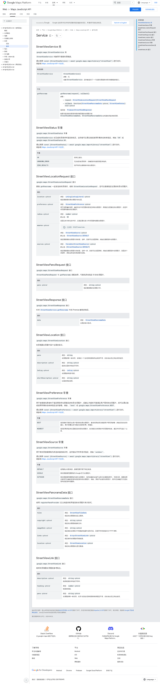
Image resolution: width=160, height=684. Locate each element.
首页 (37, 30)
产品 (39, 3)
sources (40, 244)
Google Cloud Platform (94, 670)
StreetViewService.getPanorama (54, 310)
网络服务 (78, 662)
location (41, 197)
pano (39, 285)
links (39, 536)
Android (77, 651)
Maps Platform (23, 2)
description (42, 363)
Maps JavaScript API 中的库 (53, 64)
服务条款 (120, 662)
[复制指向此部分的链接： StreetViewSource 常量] (66, 442)
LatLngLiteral (78, 197)
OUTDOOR (40, 477)
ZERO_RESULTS (42, 165)
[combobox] (124, 3)
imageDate (41, 528)
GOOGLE (40, 473)
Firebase (79, 670)
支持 (118, 658)
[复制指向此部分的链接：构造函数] (45, 69)
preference (42, 204)
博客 (63, 3)
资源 (28, 14)
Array (72, 536)
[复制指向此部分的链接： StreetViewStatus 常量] (65, 128)
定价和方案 (121, 651)
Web (5, 9)
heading (40, 586)
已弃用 (69, 227)
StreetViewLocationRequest (84, 100)
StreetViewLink (81, 536)
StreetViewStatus (117, 103)
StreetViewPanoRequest (106, 100)
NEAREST (40, 429)
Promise (70, 110)
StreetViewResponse (82, 110)
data (39, 320)
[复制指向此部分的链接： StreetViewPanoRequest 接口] (74, 265)
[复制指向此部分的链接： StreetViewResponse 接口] (70, 300)
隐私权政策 (41, 679)
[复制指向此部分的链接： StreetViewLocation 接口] (68, 335)
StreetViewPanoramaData (92, 103)
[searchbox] (15, 21)
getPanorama (42, 94)
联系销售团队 (150, 9)
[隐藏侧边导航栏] (26, 680)
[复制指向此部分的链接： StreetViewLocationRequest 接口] (78, 176)
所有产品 (109, 670)
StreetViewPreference (75, 204)
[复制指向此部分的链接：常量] (42, 153)
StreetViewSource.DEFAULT (78, 236)
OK (38, 157)
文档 (53, 3)
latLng (40, 370)
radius (39, 214)
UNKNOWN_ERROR (43, 161)
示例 (21, 14)
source (40, 225)
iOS (76, 655)
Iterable (69, 244)
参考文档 (13, 14)
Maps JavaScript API (21, 9)
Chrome (69, 670)
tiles (39, 513)
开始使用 (135, 9)
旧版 (35, 14)
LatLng (68, 197)
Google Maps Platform (55, 30)
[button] (14, 28)
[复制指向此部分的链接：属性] (42, 192)
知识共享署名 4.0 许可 (66, 610)
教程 (33, 658)
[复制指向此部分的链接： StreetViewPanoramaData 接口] (75, 493)
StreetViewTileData (78, 513)
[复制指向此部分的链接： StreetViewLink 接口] (62, 558)
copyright (41, 520)
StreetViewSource (73, 233)
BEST (39, 423)
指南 (4, 14)
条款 (33, 679)
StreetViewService (47, 46)
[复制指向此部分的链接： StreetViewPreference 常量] (71, 393)
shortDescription (44, 378)
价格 (46, 3)
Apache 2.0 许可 (99, 610)
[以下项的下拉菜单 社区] (75, 2)
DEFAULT (40, 469)
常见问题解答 (36, 651)
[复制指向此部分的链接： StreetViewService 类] (64, 47)
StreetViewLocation (48, 335)
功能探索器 (36, 655)
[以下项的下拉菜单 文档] (57, 2)
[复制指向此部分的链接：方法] (42, 89)
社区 (70, 3)
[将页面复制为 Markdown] (57, 35)
